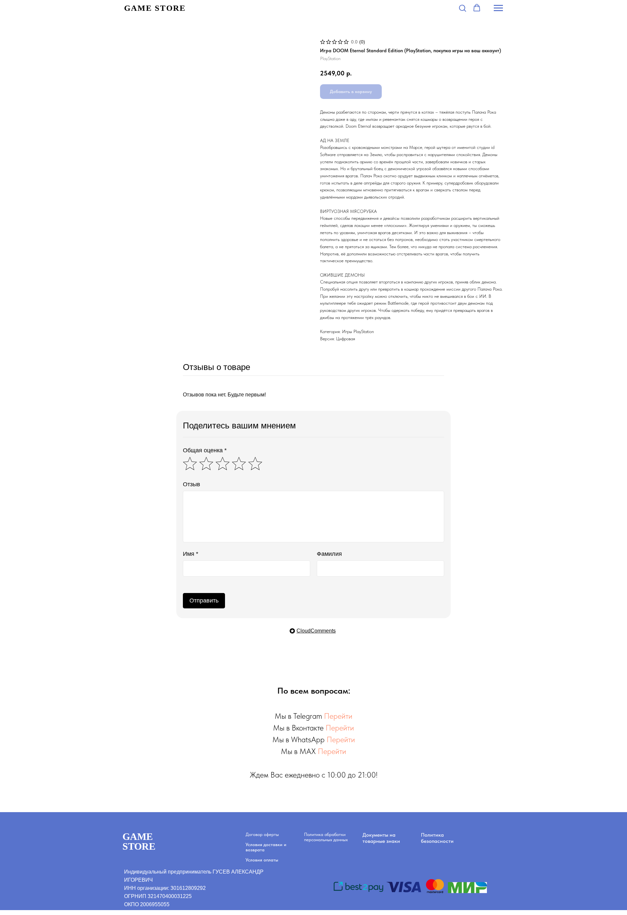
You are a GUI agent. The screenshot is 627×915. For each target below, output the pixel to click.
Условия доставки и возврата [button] (266, 847)
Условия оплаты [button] (262, 859)
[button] (462, 8)
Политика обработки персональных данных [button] (326, 837)
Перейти (338, 716)
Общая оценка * (205, 450)
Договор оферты (262, 834)
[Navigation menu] (498, 8)
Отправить (203, 600)
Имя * (190, 554)
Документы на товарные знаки (381, 838)
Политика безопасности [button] (437, 838)
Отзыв (191, 484)
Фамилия (329, 554)
